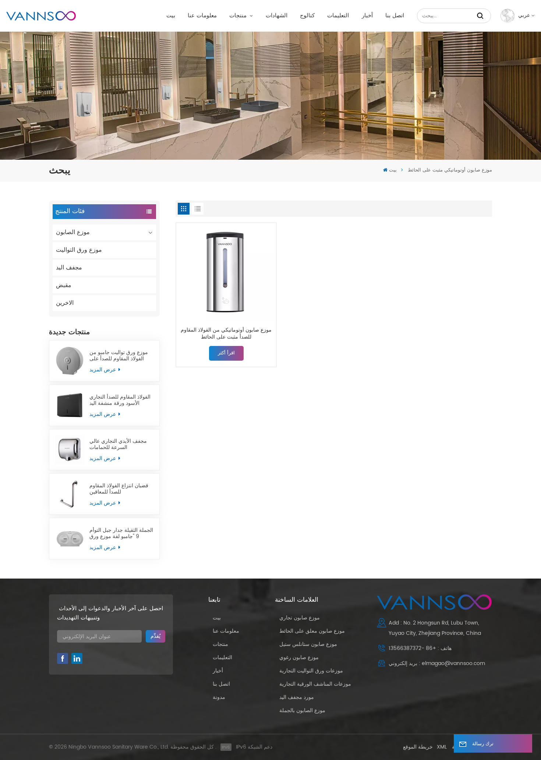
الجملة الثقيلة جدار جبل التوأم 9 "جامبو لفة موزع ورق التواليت (121, 533)
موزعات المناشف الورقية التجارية (315, 684)
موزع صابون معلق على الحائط (312, 631)
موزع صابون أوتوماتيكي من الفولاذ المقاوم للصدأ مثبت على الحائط (226, 334)
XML (442, 747)
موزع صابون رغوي (299, 657)
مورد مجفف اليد (296, 697)
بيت (170, 15)
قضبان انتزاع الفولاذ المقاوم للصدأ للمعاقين (118, 488)
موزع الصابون (73, 232)
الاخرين (65, 303)
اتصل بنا (394, 15)
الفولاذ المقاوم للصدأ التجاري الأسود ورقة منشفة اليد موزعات (120, 400)
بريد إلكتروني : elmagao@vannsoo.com (437, 663)
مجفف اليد (69, 267)
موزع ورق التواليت (79, 250)
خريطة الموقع (418, 747)
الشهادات (276, 15)
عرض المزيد (103, 369)
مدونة (219, 697)
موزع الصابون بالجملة (302, 710)
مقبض (63, 285)
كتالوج (307, 15)
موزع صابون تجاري (299, 618)
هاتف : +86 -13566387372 (420, 648)
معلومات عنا (202, 15)
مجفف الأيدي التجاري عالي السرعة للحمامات (118, 444)
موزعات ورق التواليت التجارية (311, 671)
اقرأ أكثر (226, 353)
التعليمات (338, 15)
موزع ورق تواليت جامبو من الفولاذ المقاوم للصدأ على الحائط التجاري (118, 355)
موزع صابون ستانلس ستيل (308, 644)
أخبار (367, 15)
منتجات (238, 15)
